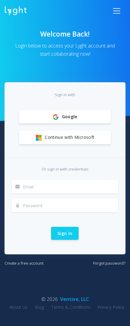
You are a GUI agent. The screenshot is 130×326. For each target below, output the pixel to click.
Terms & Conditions (70, 307)
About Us (18, 307)
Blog (39, 307)
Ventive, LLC (74, 299)
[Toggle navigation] (116, 11)
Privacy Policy (111, 307)
